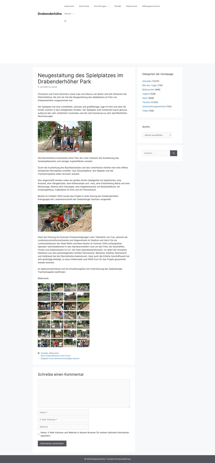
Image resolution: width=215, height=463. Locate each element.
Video (145, 110)
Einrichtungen (100, 6)
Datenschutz (131, 6)
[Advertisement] (107, 46)
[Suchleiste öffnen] (65, 21)
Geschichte (84, 6)
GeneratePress (124, 459)
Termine (146, 102)
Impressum (69, 6)
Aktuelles (44, 353)
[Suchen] (173, 153)
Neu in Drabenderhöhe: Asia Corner (55, 356)
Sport (145, 98)
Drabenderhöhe (50, 14)
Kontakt (117, 6)
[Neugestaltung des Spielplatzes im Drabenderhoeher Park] (44, 291)
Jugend (146, 94)
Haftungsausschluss (151, 6)
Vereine (67, 13)
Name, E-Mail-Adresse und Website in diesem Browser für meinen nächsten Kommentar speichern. (85, 434)
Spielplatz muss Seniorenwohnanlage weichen (60, 358)
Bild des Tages (149, 85)
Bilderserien (54, 353)
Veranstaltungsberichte (154, 106)
